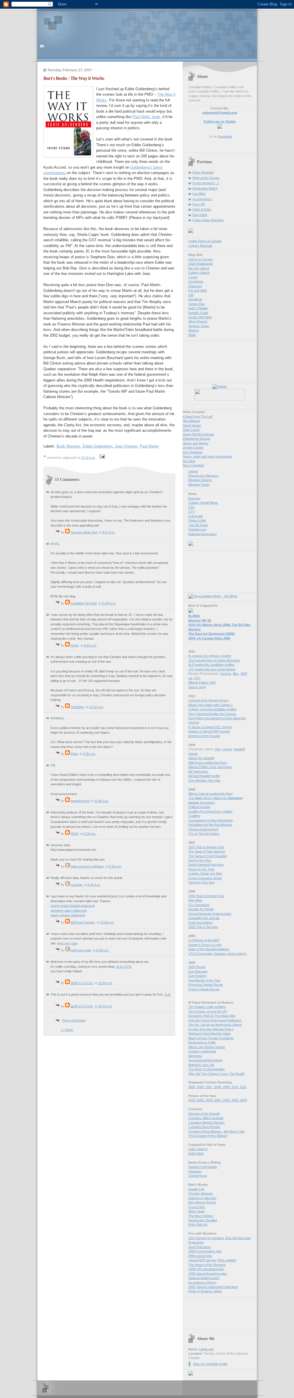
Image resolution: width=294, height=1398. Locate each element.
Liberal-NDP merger (202, 1260)
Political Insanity (199, 807)
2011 (243, 1087)
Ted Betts (77, 707)
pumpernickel (80, 801)
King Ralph (199, 215)
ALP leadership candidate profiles (211, 664)
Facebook (225, 136)
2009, (227, 1087)
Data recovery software (87, 866)
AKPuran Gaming (83, 922)
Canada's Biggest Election (206, 1122)
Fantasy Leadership (202, 1051)
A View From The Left (197, 416)
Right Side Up (197, 1224)
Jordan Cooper (193, 447)
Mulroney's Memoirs (202, 1198)
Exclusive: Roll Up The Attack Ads (211, 1015)
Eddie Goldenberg (97, 446)
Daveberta (195, 281)
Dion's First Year (199, 860)
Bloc (236, 673)
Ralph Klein (196, 1153)
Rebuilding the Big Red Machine (210, 824)
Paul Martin (149, 446)
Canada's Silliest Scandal (205, 1118)
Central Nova (197, 1175)
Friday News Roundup (208, 220)
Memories (195, 1056)
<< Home (67, 1029)
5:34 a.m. (94, 884)
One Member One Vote (204, 780)
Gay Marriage (198, 971)
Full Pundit (195, 516)
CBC (191, 507)
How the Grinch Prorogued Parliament (214, 1020)
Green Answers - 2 (205, 183)
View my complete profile (210, 1364)
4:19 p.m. (89, 833)
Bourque (194, 498)
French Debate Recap (203, 989)
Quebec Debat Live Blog (205, 873)
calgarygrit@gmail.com (219, 112)
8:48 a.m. (102, 950)
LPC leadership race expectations (211, 669)
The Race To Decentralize (206, 1069)
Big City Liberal (198, 268)
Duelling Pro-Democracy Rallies (210, 811)
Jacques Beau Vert (84, 532)
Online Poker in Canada (204, 241)
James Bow (196, 304)
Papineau (194, 1171)
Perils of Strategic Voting (205, 1291)
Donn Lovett (191, 429)
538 (191, 295)
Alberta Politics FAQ (202, 682)
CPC (197, 678)
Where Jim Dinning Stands (206, 1047)
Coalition (194, 815)
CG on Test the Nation (203, 833)
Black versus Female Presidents (211, 1038)
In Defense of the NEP (203, 940)
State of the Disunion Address (208, 949)
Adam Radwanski (200, 263)
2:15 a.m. (115, 866)
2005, (192, 1087)
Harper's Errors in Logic (205, 944)
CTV (191, 511)
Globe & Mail (197, 520)
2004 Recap (196, 967)
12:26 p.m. (107, 922)
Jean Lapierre (198, 1149)
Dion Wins (195, 900)
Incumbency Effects (202, 1282)
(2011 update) (226, 1260)
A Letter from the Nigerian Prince (210, 1029)
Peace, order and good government (207, 456)
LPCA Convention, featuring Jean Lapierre (217, 953)
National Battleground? (204, 1278)
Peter (74, 753)
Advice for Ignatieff (201, 758)
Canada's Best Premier (204, 1127)
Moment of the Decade (204, 736)
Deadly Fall (196, 1189)
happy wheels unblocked (68, 915)
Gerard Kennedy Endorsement (209, 913)
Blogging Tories (199, 484)
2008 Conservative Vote (205, 1251)
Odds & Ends (201, 209)
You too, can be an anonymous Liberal (214, 1024)
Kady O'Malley (198, 308)
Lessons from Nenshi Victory (208, 700)
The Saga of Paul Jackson (206, 851)
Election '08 (199, 620)
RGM (74, 833)
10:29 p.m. (105, 983)
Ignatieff (239, 749)
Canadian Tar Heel (83, 603)
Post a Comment (74, 1020)
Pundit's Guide (198, 313)
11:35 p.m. (109, 603)
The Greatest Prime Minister (208, 1135)
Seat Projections (199, 1247)
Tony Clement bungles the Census (212, 714)
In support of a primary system (209, 655)
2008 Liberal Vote (200, 1256)
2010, (235, 1087)
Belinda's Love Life (201, 1065)
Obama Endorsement (203, 829)
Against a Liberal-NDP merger (209, 731)
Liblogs (193, 471)
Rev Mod (189, 461)
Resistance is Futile (202, 1042)
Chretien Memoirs (200, 1193)
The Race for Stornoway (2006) (211, 633)
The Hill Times (198, 525)
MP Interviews (198, 771)
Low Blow (199, 193)
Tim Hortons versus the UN (207, 1011)
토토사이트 (124, 966)
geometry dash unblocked (69, 910)
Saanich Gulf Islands (202, 1166)
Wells (192, 335)
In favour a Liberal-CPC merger (210, 727)
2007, (210, 1087)
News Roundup (203, 172)
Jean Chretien (126, 446)
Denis (75, 645)
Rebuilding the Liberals (204, 918)
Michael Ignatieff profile (204, 776)
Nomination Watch (205, 188)
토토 (168, 994)
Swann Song (197, 687)
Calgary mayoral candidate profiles (212, 709)
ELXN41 (194, 616)
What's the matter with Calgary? (210, 705)
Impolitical (195, 299)
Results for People (201, 909)
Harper (193, 753)
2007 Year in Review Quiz (206, 847)
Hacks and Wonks (195, 443)
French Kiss (196, 1207)
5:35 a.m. (89, 753)
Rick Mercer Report (202, 1202)
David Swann (192, 425)
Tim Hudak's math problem (207, 1007)
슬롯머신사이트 (82, 983)
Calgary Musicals (200, 245)
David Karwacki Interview (206, 864)
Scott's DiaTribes (200, 317)
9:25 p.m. (90, 645)
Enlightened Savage (196, 438)
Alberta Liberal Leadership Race (210, 793)
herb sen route (67, 943)
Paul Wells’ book (146, 117)
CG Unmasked (198, 905)
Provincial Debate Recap (205, 984)
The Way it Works (200, 1216)
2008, (218, 1087)
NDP (244, 673)
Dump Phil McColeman (198, 434)
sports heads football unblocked (73, 905)
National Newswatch (202, 534)
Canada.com (197, 529)
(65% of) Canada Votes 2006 (209, 638)
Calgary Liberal (198, 272)
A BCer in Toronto (200, 259)
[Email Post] (101, 457)
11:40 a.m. (101, 801)
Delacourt (195, 286)
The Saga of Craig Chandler (207, 856)
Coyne (193, 277)
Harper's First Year (201, 882)
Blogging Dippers (200, 480)
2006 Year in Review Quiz (206, 896)
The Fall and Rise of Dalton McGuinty (214, 660)
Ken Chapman (192, 452)
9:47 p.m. (108, 532)
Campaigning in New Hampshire (210, 820)
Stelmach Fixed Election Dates (209, 1033)
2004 (243, 1100)
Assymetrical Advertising (205, 1060)
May (218, 749)
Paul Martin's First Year (204, 980)
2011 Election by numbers (206, 1238)
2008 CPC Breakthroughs (206, 1269)
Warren (193, 330)
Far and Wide (197, 290)
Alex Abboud (191, 421)
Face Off (198, 204)
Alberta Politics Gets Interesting (210, 767)
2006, (201, 1087)
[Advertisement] (107, 24)
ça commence (202, 199)
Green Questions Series (205, 878)
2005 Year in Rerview (203, 927)
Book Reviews (68, 446)
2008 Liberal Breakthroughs (207, 1273)
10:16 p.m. (88, 457)
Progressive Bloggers (203, 475)
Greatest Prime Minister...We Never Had (216, 1131)
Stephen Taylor (198, 326)
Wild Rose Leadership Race (207, 762)
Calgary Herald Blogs (203, 502)
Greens (225, 673)
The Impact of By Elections (207, 1264)
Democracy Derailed (202, 1220)
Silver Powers (198, 321)
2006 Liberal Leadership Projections (213, 1287)
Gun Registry (197, 975)
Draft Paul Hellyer (200, 922)
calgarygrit (206, 1349)
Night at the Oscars (206, 178)
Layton (227, 749)
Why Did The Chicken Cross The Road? (216, 1073)
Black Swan (196, 1211)
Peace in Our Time (201, 869)
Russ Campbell (193, 465)
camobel (76, 884)
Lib (190, 678)
